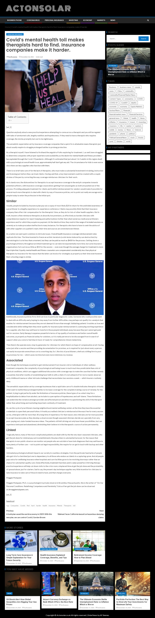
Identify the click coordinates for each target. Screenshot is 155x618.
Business (112, 87)
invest (132, 122)
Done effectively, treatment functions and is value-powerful (60, 463)
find (28, 506)
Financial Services (136, 114)
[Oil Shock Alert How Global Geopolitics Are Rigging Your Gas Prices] (22, 584)
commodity (129, 91)
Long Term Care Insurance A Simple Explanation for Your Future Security (19, 557)
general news (114, 118)
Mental (59, 506)
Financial (126, 110)
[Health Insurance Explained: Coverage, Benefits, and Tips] (55, 541)
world (128, 141)
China (119, 91)
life (121, 126)
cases (111, 91)
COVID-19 (113, 103)
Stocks (140, 137)
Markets (101, 20)
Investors (113, 126)
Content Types (115, 99)
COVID (140, 99)
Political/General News (118, 137)
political (132, 134)
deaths (133, 103)
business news (125, 87)
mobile (111, 130)
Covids (22, 506)
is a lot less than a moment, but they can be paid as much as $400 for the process (52, 240)
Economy (87, 20)
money (120, 130)
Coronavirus (33, 20)
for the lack (35, 170)
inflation (112, 122)
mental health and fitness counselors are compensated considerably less (55, 250)
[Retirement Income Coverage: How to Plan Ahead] (89, 541)
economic (113, 106)
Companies (15, 506)
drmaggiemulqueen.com (18, 489)
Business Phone (14, 20)
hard (33, 506)
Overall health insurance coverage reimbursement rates (74, 234)
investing (142, 122)
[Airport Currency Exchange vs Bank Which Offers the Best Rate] (59, 584)
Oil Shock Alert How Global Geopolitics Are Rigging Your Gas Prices (21, 602)
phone (122, 134)
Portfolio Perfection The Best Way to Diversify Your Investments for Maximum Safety (132, 602)
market (129, 126)
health (45, 506)
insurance (52, 506)
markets (138, 126)
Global (125, 118)
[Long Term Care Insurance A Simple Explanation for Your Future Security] (21, 541)
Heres (142, 118)
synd (111, 141)
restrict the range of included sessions (85, 222)
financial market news (117, 114)
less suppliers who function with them (34, 165)
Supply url (10, 501)
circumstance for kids (82, 162)
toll (74, 506)
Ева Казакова (12, 57)
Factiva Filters (114, 110)
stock (132, 137)
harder (38, 506)
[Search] (148, 20)
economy (123, 106)
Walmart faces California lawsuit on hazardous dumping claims (81, 513)
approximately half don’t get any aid (54, 162)
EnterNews (92, 615)
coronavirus (129, 99)
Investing (73, 20)
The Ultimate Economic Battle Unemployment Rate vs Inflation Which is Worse (126, 72)
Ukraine (119, 141)
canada (137, 87)
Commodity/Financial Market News (122, 95)
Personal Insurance (54, 20)
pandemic (113, 134)
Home (7, 27)
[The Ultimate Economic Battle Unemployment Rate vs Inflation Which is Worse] (95, 584)
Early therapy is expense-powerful (34, 333)
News (112, 20)
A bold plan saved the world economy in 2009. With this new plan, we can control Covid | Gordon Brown (29, 513)
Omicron (138, 130)
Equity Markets (136, 106)
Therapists (67, 506)
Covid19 (124, 103)
